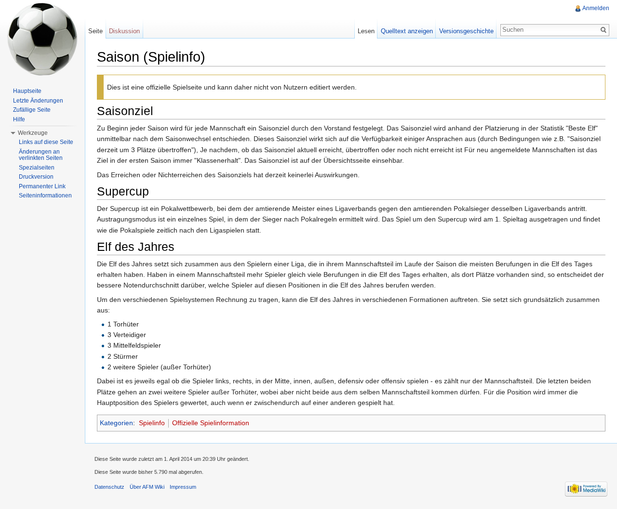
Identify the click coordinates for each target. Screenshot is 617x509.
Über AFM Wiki (147, 487)
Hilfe (19, 119)
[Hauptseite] (42, 38)
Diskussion (124, 31)
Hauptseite (27, 91)
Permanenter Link (42, 186)
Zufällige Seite (32, 109)
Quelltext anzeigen (407, 31)
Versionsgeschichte (466, 31)
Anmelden (595, 8)
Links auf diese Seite (46, 142)
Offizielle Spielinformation (210, 423)
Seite (95, 31)
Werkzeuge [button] (33, 133)
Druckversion (36, 176)
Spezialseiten (36, 167)
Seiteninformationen (45, 195)
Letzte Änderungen (38, 100)
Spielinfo (152, 423)
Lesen (366, 31)
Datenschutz (109, 487)
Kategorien (116, 423)
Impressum (183, 487)
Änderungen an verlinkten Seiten (41, 155)
